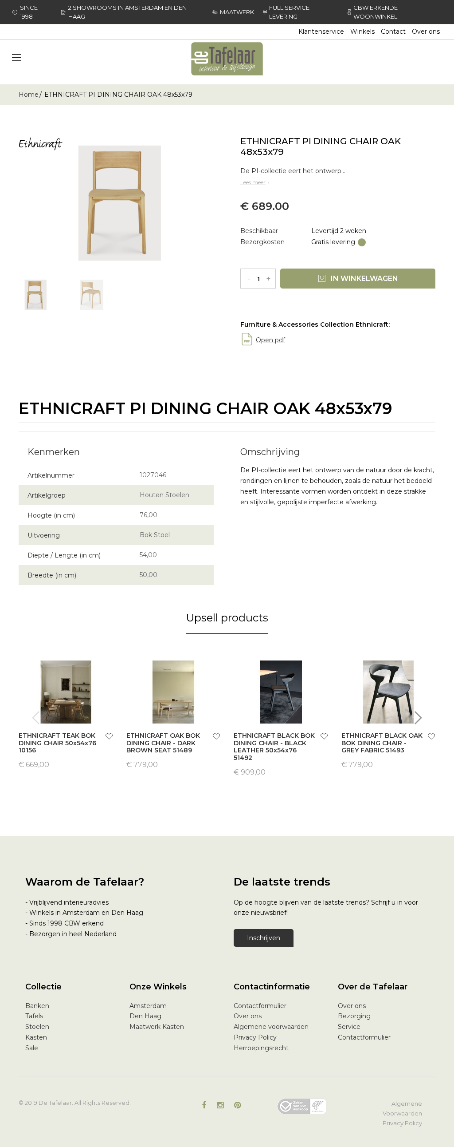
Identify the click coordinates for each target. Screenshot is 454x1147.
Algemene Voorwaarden (402, 1108)
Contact (393, 32)
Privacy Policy (255, 1037)
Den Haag (145, 1016)
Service (349, 1027)
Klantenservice (321, 32)
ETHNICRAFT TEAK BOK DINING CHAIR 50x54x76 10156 (57, 743)
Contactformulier (260, 1006)
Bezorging (354, 1016)
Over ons (426, 32)
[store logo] (227, 58)
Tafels (34, 1016)
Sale (31, 1048)
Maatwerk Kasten (156, 1027)
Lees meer (253, 182)
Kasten (36, 1037)
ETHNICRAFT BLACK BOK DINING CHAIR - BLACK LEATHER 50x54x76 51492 (274, 747)
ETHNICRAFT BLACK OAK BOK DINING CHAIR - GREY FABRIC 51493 (382, 743)
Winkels (362, 32)
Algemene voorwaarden (271, 1027)
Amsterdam (148, 1006)
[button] (109, 737)
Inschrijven (263, 938)
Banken (37, 1006)
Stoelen (37, 1027)
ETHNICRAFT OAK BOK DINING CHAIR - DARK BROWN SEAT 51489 (163, 743)
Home (29, 95)
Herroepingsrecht (261, 1048)
